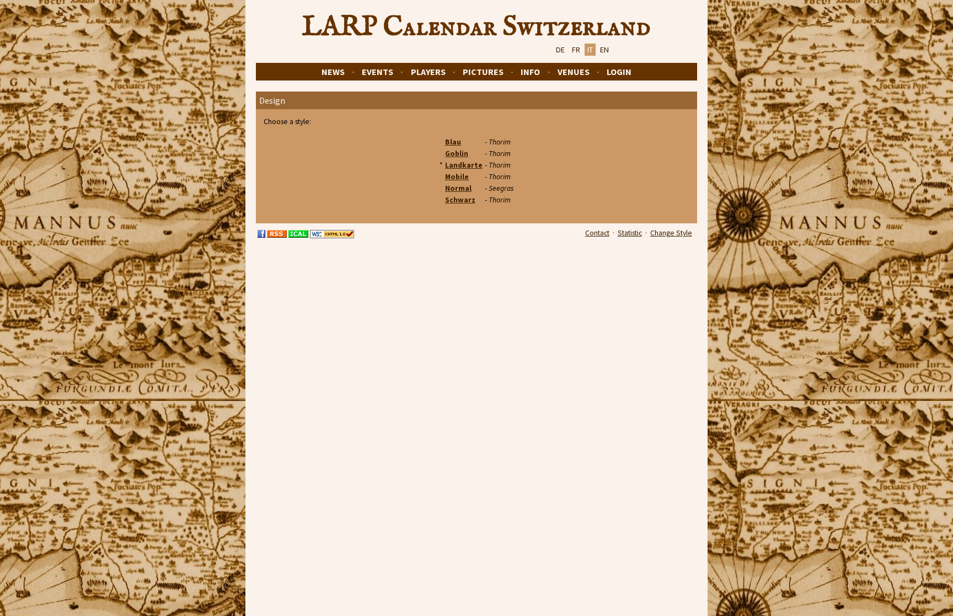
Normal (458, 188)
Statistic (630, 233)
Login (619, 71)
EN (604, 50)
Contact (597, 233)
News (333, 71)
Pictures (483, 71)
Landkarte (464, 165)
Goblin (456, 153)
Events (377, 71)
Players (428, 71)
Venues (574, 71)
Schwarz (460, 200)
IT (590, 50)
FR (576, 50)
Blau (453, 142)
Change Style (671, 233)
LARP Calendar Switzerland (476, 27)
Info (530, 71)
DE (560, 50)
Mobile (457, 176)
